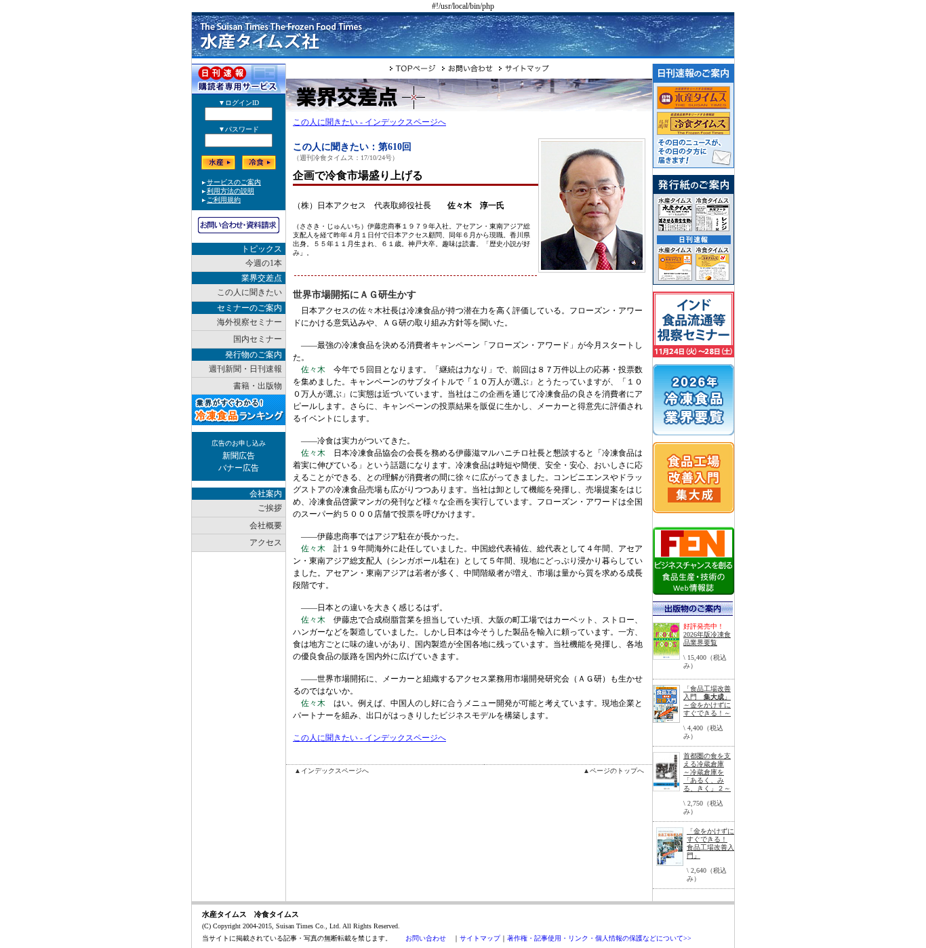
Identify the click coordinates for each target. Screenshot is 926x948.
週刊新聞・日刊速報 (245, 369)
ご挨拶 (270, 508)
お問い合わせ (425, 938)
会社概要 (265, 525)
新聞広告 (238, 455)
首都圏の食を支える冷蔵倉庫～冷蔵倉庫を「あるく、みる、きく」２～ (707, 772)
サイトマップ (480, 938)
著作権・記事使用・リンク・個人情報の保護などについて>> (599, 938)
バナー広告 (238, 468)
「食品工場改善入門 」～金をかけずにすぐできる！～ (707, 701)
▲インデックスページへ (331, 770)
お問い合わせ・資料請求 (238, 225)
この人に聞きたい (249, 292)
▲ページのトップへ (613, 770)
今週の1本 (263, 263)
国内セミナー (257, 339)
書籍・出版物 (257, 386)
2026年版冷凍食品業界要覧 (707, 638)
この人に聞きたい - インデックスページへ (369, 122)
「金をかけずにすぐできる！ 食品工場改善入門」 (710, 843)
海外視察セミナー (249, 322)
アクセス (265, 542)
